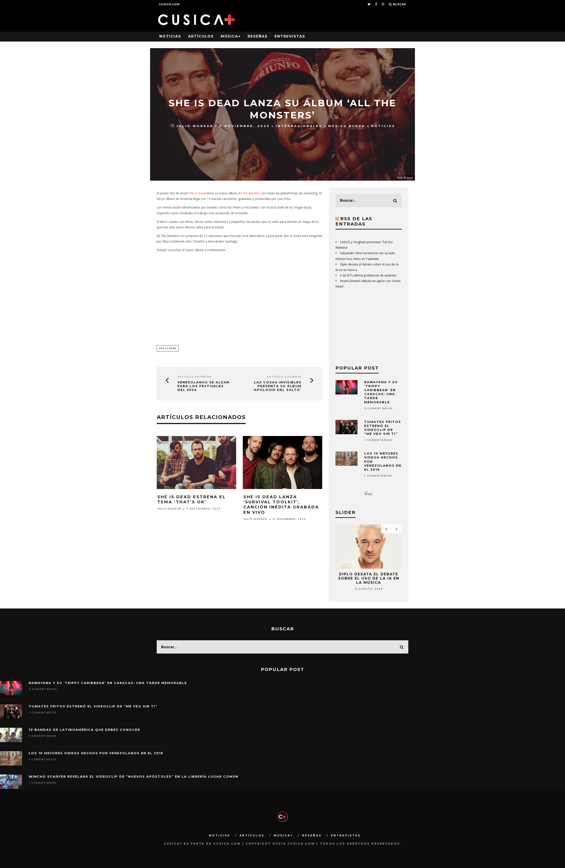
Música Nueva (346, 126)
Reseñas (258, 36)
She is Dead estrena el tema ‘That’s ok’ (191, 499)
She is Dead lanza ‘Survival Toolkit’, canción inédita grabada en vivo (281, 505)
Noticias (170, 36)
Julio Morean (194, 126)
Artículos (201, 36)
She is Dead (196, 193)
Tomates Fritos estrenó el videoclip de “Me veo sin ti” (382, 428)
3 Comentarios (378, 408)
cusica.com (169, 4)
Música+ (231, 36)
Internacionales (299, 126)
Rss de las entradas (353, 221)
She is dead (167, 348)
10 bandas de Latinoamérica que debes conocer (84, 730)
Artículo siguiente (284, 376)
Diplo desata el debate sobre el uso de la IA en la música (368, 578)
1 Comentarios (378, 440)
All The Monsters (249, 193)
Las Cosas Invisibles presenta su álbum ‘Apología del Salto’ (277, 386)
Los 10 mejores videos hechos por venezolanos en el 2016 (96, 753)
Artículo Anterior (194, 376)
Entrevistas (290, 36)
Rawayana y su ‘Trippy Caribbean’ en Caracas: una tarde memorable (381, 392)
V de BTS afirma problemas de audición (368, 275)
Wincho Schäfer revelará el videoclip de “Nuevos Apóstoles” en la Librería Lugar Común (133, 777)
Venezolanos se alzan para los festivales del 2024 (203, 386)
